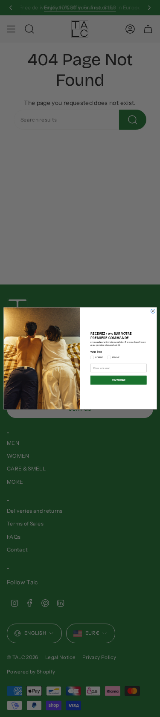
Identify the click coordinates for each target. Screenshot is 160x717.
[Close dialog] (153, 311)
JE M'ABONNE (118, 380)
